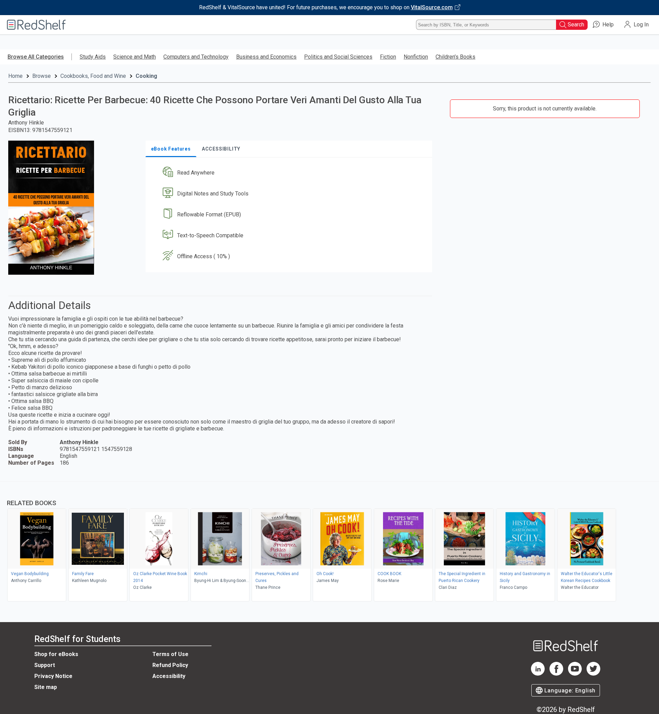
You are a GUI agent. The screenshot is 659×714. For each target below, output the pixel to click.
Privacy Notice (53, 676)
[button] (290, 173)
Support (44, 665)
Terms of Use (170, 654)
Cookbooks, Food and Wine (93, 76)
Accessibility (168, 676)
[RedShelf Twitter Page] (593, 673)
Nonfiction (416, 56)
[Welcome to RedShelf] (36, 25)
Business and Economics (266, 56)
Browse (41, 76)
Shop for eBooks (56, 654)
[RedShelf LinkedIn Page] (538, 673)
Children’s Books (455, 56)
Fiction (388, 56)
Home (15, 76)
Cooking (146, 76)
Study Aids (93, 56)
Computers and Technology (196, 56)
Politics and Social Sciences (338, 56)
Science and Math (134, 56)
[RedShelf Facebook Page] (556, 673)
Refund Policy (170, 665)
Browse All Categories (36, 56)
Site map (45, 687)
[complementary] (329, 542)
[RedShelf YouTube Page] (575, 673)
